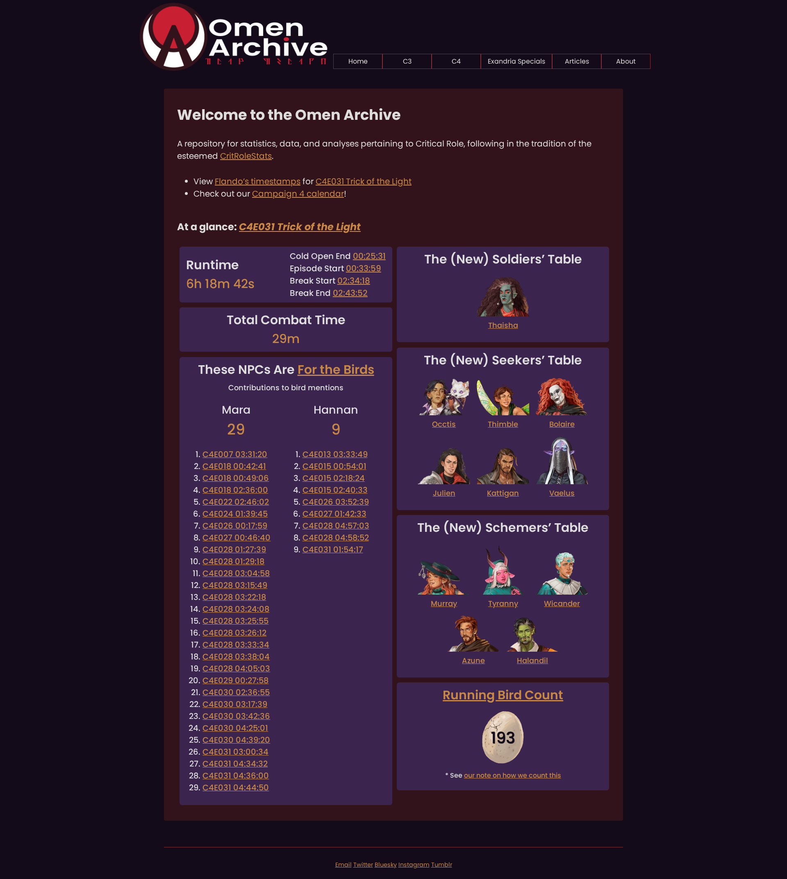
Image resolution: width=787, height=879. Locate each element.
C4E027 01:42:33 (334, 514)
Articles (577, 61)
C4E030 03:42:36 (236, 716)
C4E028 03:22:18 (234, 597)
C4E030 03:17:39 (234, 704)
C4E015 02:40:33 (335, 490)
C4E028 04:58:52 (336, 537)
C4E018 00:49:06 (235, 478)
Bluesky (386, 865)
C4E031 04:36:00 (235, 775)
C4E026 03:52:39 (336, 502)
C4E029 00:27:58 (235, 680)
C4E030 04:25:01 (235, 728)
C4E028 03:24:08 (235, 609)
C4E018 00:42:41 (234, 466)
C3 (407, 61)
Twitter (363, 865)
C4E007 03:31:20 (234, 454)
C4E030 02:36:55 (236, 692)
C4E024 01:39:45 (235, 514)
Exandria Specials (516, 61)
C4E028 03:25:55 (235, 621)
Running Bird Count (503, 695)
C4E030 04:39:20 (236, 740)
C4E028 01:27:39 (234, 549)
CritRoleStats (246, 156)
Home (358, 61)
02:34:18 (353, 280)
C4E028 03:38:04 (236, 656)
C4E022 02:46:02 (235, 502)
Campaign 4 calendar (298, 193)
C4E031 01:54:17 (333, 549)
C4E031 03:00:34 (235, 752)
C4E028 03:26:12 (234, 633)
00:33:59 (363, 268)
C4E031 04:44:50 (235, 787)
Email (343, 865)
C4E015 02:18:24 (334, 478)
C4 (456, 61)
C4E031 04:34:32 (235, 763)
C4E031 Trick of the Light (364, 181)
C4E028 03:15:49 (234, 585)
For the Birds (336, 369)
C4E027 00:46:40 (236, 537)
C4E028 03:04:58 (236, 573)
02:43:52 (350, 293)
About (626, 61)
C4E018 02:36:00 (235, 490)
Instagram (414, 865)
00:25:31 (369, 256)
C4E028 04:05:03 (236, 668)
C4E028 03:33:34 (235, 644)
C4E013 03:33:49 (335, 454)
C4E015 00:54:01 (334, 466)
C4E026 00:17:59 (234, 525)
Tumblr (441, 865)
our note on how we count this (512, 775)
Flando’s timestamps (257, 181)
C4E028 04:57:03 (336, 525)
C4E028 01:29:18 (233, 561)
